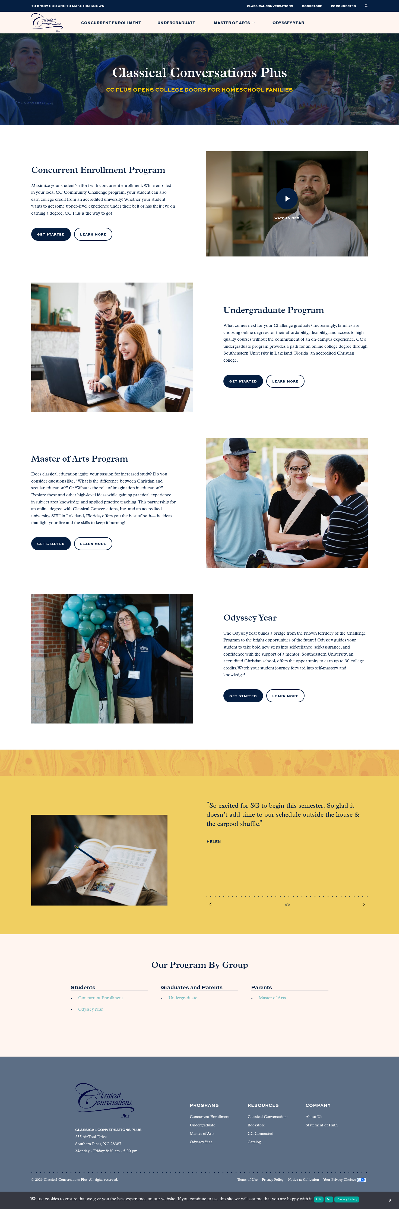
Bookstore (256, 1125)
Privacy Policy (272, 1180)
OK (318, 1199)
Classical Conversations (268, 1117)
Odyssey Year (90, 1009)
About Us (314, 1117)
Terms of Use (247, 1180)
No (329, 1199)
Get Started (51, 234)
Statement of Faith (322, 1125)
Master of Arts (272, 998)
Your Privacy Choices (339, 1180)
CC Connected (260, 1134)
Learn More (93, 234)
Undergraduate (183, 998)
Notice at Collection (303, 1180)
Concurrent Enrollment (100, 998)
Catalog (254, 1142)
